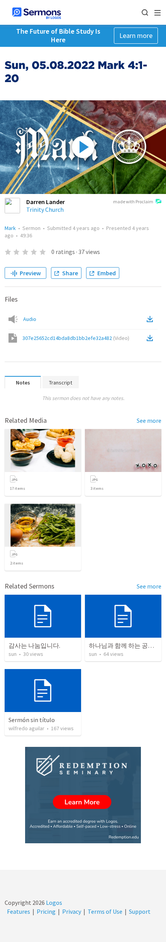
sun (12, 653)
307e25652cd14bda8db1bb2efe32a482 (75, 338)
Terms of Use (105, 911)
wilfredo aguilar (26, 728)
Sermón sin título (31, 720)
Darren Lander (45, 202)
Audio (29, 319)
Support (140, 911)
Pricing (46, 911)
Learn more (135, 35)
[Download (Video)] (151, 338)
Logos (53, 902)
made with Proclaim (133, 201)
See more (149, 420)
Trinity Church (45, 209)
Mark (10, 228)
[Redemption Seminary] (83, 795)
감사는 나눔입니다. (34, 645)
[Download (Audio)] (151, 319)
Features (18, 911)
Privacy (71, 911)
